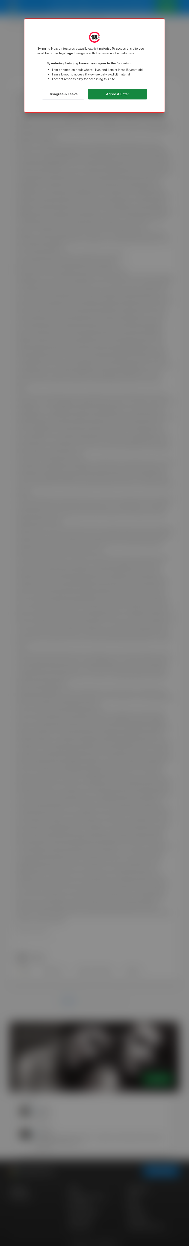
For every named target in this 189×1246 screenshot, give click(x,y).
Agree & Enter (117, 94)
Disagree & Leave (63, 94)
